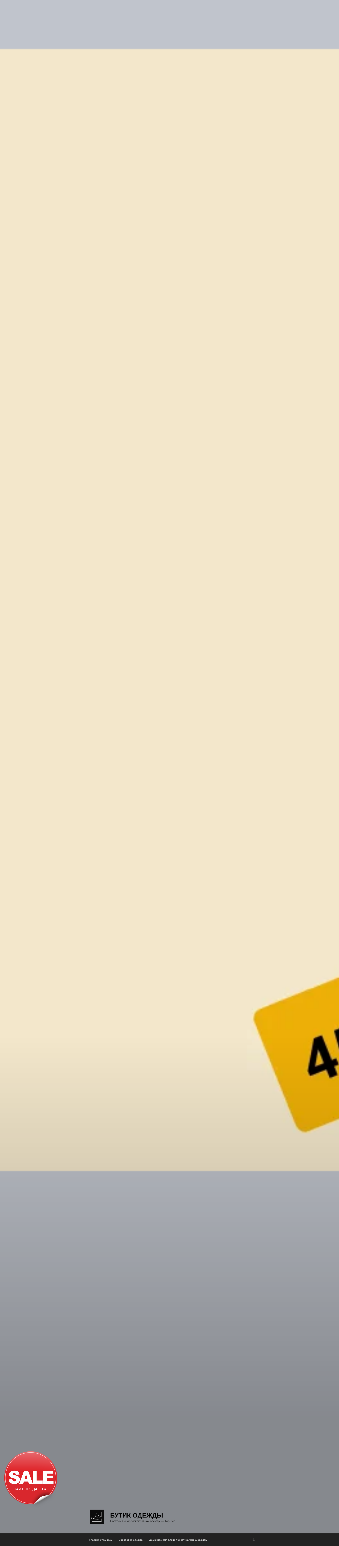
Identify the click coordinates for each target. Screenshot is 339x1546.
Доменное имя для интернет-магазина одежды (178, 1539)
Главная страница (100, 1539)
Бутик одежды (136, 1514)
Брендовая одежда (130, 1539)
